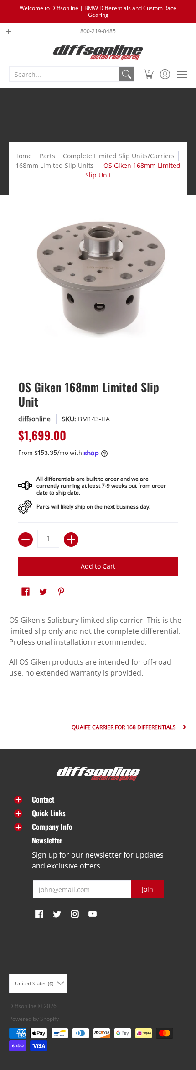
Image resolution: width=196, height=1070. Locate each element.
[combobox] (64, 74)
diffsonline (34, 418)
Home (23, 155)
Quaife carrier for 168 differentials (124, 727)
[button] (149, 74)
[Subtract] (25, 539)
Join (147, 889)
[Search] (126, 74)
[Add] (71, 539)
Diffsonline (22, 1006)
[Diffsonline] (98, 52)
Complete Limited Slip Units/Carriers (119, 155)
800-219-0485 (98, 31)
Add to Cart (98, 566)
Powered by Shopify (34, 1019)
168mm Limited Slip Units (54, 165)
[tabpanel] (98, 648)
